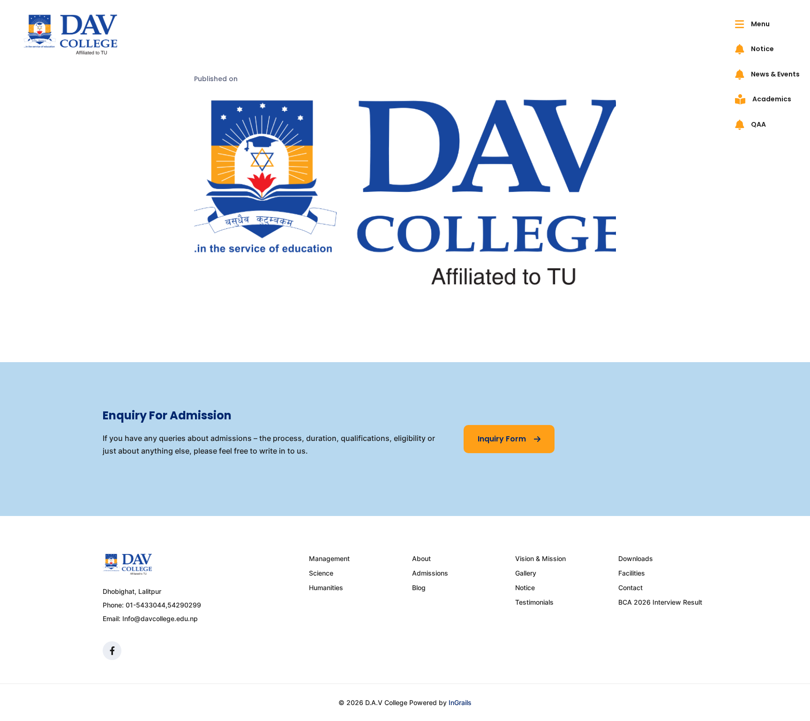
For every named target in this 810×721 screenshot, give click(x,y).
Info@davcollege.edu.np (160, 618)
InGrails (460, 702)
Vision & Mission (540, 558)
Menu (760, 24)
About (421, 558)
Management (329, 558)
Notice (762, 48)
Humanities (326, 588)
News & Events (775, 74)
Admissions (430, 573)
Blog (419, 588)
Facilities (631, 573)
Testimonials (534, 602)
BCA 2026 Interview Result (660, 602)
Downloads (635, 558)
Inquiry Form (503, 438)
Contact (630, 588)
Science (321, 573)
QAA (758, 124)
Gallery (525, 573)
